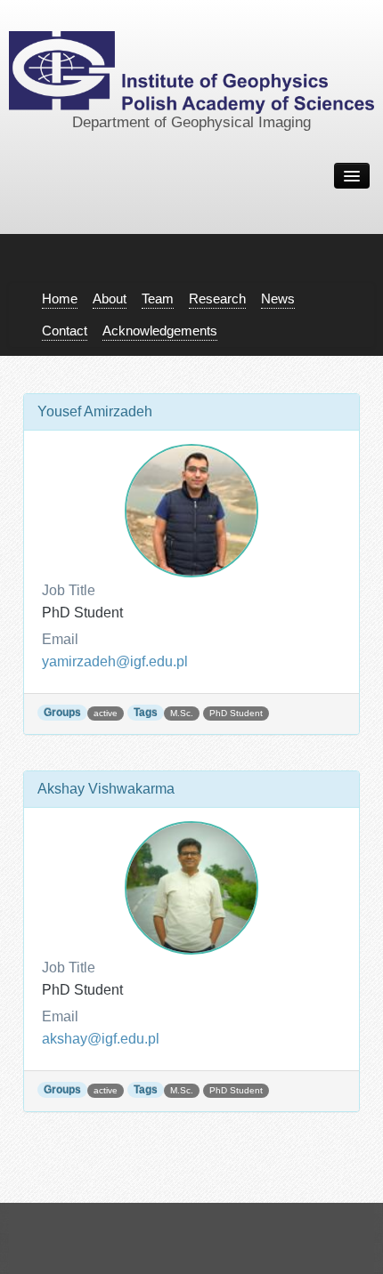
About (109, 298)
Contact (64, 330)
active (106, 713)
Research (217, 298)
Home (59, 298)
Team (158, 298)
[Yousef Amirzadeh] (191, 510)
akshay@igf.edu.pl (100, 1038)
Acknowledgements (159, 330)
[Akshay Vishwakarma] (191, 888)
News (278, 298)
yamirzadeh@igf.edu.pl (115, 661)
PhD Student (236, 713)
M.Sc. (181, 713)
